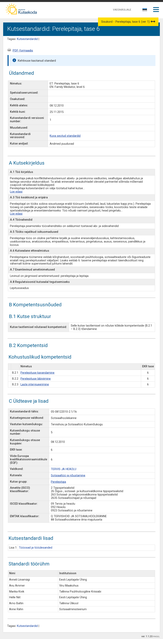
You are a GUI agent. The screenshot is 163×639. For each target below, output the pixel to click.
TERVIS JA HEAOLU (63, 469)
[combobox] (145, 11)
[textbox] (144, 10)
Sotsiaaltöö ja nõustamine (68, 475)
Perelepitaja (58, 482)
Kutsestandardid (27, 39)
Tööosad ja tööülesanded (35, 547)
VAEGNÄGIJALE (122, 9)
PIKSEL (156, 636)
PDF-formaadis (23, 50)
